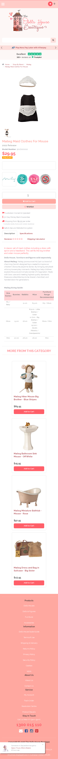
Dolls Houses (29, 606)
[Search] (53, 40)
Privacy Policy (29, 654)
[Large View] (7, 133)
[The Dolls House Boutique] (29, 20)
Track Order (29, 701)
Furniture (29, 617)
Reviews (8, 239)
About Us (29, 680)
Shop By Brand (18, 64)
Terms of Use (29, 637)
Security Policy (29, 660)
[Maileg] (9, 179)
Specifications (26, 233)
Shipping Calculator (36, 239)
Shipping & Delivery (29, 643)
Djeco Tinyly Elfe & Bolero (21, 748)
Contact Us (29, 686)
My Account (29, 695)
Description (9, 233)
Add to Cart (29, 201)
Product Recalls (29, 712)
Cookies (29, 666)
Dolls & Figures (29, 611)
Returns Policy (29, 649)
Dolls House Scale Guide (29, 632)
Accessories (29, 623)
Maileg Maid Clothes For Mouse (16, 67)
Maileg (28, 64)
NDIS (29, 671)
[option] (29, 47)
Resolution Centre (29, 706)
